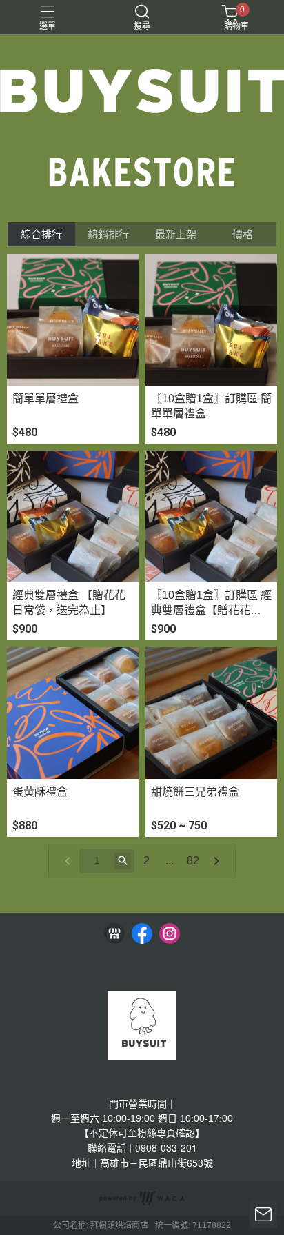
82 (193, 861)
